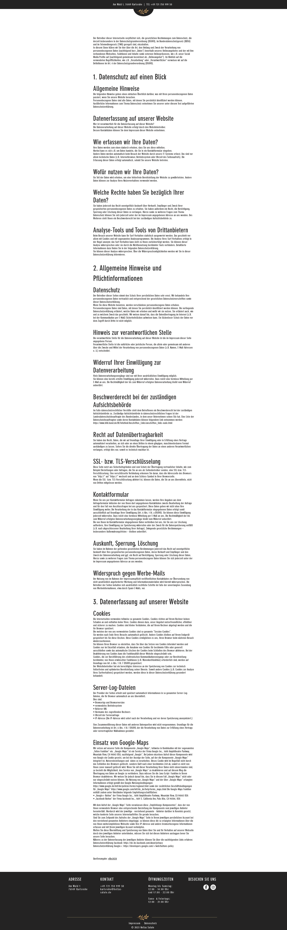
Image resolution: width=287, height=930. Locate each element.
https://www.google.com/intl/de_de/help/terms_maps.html (138, 789)
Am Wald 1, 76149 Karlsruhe (127, 4)
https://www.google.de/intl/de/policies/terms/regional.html (121, 786)
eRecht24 (112, 858)
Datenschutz (150, 923)
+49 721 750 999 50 (161, 4)
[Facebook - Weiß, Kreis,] (206, 887)
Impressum (134, 923)
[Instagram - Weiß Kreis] (213, 887)
